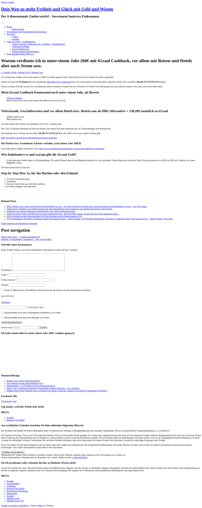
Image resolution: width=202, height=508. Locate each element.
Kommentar (6, 270)
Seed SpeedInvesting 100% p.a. (20, 54)
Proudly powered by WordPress (15, 505)
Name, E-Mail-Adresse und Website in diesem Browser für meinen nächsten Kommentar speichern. (47, 290)
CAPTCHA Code (35, 307)
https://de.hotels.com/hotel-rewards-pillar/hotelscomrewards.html (29, 138)
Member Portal (13, 498)
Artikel (15, 37)
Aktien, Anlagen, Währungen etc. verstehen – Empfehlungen (38, 44)
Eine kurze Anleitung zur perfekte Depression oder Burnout (86, 209)
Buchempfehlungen (20, 49)
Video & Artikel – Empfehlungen (21, 41)
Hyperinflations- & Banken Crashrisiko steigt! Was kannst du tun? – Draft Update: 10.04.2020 (132, 219)
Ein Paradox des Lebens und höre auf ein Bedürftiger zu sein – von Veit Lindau (112, 206)
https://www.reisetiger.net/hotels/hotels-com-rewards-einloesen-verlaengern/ (71, 149)
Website (4, 285)
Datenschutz (12, 493)
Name (4, 275)
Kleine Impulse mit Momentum (25, 51)
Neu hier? (11, 34)
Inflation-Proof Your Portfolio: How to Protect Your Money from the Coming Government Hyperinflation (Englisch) (57, 391)
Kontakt (15, 39)
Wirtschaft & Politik (20, 46)
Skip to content (7, 2)
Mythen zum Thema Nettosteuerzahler (58, 211)
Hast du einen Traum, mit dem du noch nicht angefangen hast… (92, 214)
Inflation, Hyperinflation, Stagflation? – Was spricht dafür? (26, 239)
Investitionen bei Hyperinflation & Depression (27, 32)
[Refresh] (5, 302)
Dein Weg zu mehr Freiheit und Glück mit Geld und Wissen (57, 8)
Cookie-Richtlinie (80, 457)
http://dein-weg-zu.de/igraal (59, 82)
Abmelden (11, 486)
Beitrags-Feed (18, 29)
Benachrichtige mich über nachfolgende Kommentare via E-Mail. (32, 312)
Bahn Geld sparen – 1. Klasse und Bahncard (20, 237)
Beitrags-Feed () (16, 420)
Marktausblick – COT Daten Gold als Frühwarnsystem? (31, 386)
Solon (39, 505)
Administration (13, 483)
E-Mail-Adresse (8, 280)
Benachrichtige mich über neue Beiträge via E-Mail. (26, 317)
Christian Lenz (36, 72)
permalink (32, 223)
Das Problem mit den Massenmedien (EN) (63, 216)
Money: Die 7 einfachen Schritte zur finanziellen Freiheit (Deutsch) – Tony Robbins (43, 388)
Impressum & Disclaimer (17, 491)
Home (9, 27)
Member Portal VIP (15, 501)
